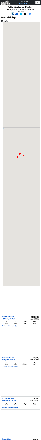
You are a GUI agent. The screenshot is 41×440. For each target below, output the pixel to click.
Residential (5, 326)
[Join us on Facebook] (21, 14)
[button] (20, 153)
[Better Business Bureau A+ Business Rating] (12, 13)
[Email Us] (16, 14)
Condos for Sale (13, 367)
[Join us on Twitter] (25, 14)
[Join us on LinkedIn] (29, 14)
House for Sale (13, 326)
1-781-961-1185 (24, 3)
